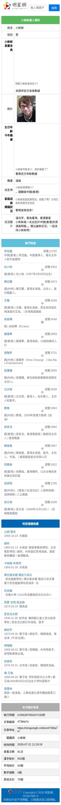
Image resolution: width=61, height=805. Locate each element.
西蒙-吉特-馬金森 (14, 602)
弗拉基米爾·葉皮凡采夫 (18, 575)
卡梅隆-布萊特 (12, 563)
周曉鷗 (8, 645)
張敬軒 (8, 352)
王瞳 (6, 300)
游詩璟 (8, 483)
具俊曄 (8, 319)
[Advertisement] (36, 60)
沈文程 (8, 389)
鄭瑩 (6, 408)
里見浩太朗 (11, 614)
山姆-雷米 (10, 531)
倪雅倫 (8, 464)
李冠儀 (8, 251)
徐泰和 (8, 661)
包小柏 (8, 267)
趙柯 (6, 543)
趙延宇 (8, 629)
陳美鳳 (8, 445)
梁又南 (8, 502)
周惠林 (8, 688)
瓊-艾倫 (8, 673)
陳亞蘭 (8, 281)
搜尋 (54, 8)
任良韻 (8, 590)
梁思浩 (8, 427)
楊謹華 (8, 334)
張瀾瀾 (8, 370)
